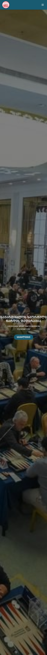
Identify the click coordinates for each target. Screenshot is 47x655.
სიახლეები (23, 337)
